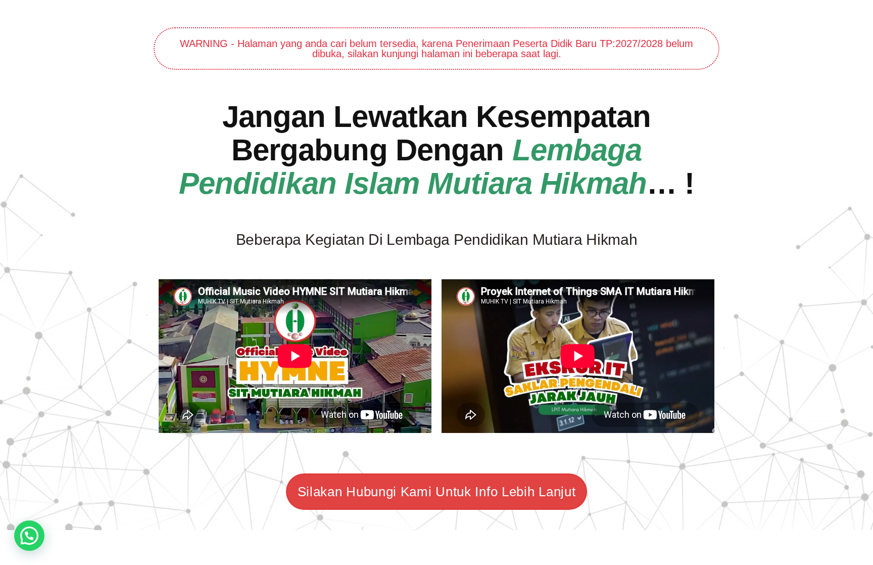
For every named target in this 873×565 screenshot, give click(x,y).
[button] (29, 535)
